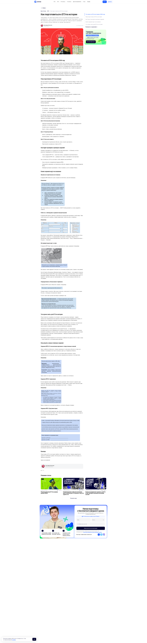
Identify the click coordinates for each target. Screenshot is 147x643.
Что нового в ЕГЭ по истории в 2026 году (95, 14)
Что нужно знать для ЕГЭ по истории (94, 24)
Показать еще (73, 498)
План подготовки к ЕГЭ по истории (94, 16)
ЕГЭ (48, 11)
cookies (14, 639)
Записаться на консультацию (90, 528)
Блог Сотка (43, 11)
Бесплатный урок (91, 41)
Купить (104, 1)
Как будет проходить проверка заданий (95, 19)
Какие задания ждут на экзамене (93, 21)
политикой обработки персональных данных (92, 532)
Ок (34, 639)
